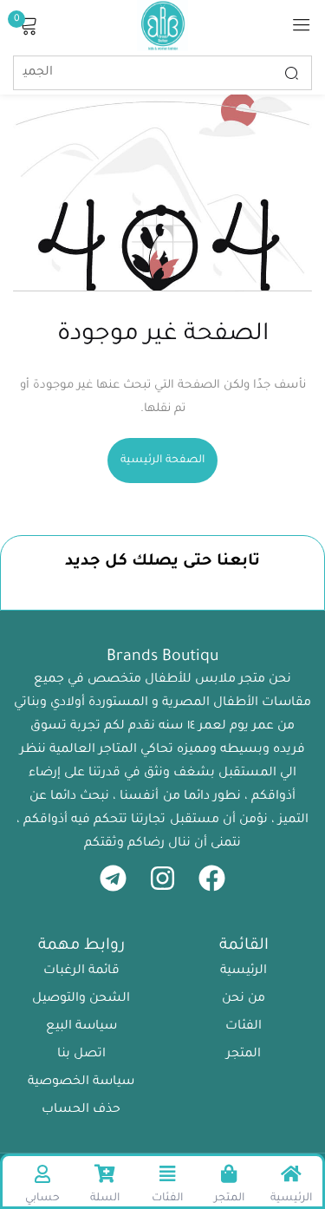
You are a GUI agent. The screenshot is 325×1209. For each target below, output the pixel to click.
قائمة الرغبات (81, 971)
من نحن (243, 999)
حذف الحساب (81, 1110)
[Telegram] (113, 878)
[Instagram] (162, 878)
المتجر (243, 1055)
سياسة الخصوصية (81, 1082)
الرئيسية (243, 971)
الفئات (243, 1027)
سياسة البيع (81, 1027)
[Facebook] (211, 878)
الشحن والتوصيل (81, 999)
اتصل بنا (81, 1055)
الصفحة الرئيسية (162, 460)
